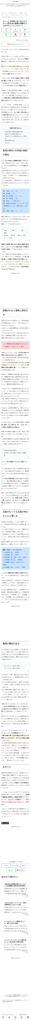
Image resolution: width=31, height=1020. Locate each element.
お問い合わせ (23, 1014)
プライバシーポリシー (8, 1014)
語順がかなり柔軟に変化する (13, 134)
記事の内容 (13, 128)
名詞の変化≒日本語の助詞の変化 (14, 131)
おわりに (7, 142)
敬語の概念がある (10, 140)
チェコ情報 (5, 823)
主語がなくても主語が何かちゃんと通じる (16, 137)
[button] (25, 35)
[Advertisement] (15, 289)
